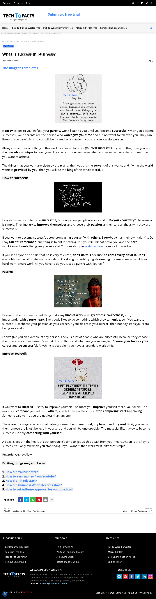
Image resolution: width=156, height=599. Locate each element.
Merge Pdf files (115, 551)
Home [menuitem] (5, 27)
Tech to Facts (26, 33)
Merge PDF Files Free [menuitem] (86, 27)
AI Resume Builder (66, 556)
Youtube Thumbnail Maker (70, 551)
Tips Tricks (14, 41)
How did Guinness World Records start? (33, 485)
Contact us (18, 3)
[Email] (45, 499)
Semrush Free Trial (14, 551)
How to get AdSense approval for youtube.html (39, 489)
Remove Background (15, 561)
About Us (132, 592)
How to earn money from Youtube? (30, 476)
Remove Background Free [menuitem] (113, 27)
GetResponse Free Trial (17, 546)
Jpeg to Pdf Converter (16, 556)
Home (16, 33)
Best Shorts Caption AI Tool (122, 556)
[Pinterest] (39, 499)
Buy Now (7, 3)
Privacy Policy (145, 592)
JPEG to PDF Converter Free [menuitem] (26, 27)
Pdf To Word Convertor (119, 546)
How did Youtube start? (22, 472)
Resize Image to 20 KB (68, 561)
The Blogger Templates (20, 68)
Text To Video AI (65, 546)
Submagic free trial (64, 14)
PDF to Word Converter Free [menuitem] (58, 27)
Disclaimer (101, 592)
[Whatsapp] (33, 499)
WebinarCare (94, 246)
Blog (28, 3)
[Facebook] (20, 499)
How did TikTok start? (21, 481)
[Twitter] (26, 499)
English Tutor (115, 561)
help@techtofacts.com (55, 583)
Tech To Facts (28, 592)
